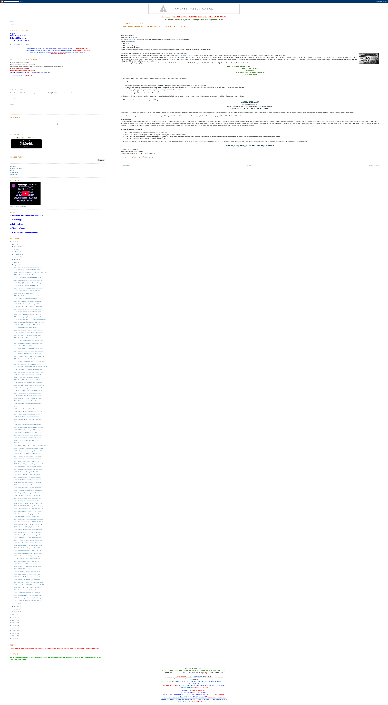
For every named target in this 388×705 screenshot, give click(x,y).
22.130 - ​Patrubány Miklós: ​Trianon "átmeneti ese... (28, 587)
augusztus (17, 257)
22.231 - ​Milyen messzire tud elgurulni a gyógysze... (28, 312)
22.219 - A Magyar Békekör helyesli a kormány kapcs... (29, 340)
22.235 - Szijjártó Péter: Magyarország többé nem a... (28, 301)
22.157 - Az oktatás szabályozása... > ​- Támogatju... (27, 511)
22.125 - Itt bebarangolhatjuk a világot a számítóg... (28, 598)
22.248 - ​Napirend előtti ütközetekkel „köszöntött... (28, 267)
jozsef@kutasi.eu (130, 41)
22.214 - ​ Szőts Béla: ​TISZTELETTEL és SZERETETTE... (29, 356)
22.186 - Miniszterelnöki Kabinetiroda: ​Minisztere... (28, 438)
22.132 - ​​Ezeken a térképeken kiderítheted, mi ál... (27, 579)
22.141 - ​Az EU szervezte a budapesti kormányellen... (28, 556)
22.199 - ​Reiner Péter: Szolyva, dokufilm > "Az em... (28, 398)
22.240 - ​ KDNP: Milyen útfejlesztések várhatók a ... (28, 288)
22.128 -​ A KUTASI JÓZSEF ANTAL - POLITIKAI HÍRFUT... (30, 585)
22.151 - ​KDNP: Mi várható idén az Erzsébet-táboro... (28, 529)
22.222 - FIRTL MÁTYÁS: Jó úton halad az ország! (28, 335)
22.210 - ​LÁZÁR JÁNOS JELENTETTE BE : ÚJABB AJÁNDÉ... (31, 367)
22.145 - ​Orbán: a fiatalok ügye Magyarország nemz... (28, 545)
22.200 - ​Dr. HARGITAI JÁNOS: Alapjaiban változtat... (28, 396)
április (16, 604)
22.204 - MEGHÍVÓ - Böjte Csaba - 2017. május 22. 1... (29, 385)
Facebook (186, 691)
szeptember (17, 254)
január (16, 612)
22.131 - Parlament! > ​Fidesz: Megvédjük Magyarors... (28, 582)
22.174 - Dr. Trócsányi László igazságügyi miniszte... (28, 466)
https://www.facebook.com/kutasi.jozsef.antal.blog (202, 685)
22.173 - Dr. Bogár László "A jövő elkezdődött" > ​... (28, 472)
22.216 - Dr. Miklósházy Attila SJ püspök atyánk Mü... (28, 351)
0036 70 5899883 (189, 674)
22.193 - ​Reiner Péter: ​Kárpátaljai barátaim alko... (27, 417)
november (17, 249)
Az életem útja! (16, 76)
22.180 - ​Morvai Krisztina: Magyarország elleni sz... (28, 453)
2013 (13, 623)
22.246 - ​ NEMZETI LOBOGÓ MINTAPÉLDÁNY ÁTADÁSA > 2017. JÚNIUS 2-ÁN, (153, 26)
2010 (13, 630)
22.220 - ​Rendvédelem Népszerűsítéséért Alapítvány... (28, 338)
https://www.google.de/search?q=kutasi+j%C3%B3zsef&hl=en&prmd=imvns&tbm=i (49, 50)
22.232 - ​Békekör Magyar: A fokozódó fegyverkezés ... (28, 309)
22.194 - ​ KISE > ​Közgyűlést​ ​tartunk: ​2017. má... (27, 414)
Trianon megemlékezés (196, 141)
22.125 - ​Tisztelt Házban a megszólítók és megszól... (28, 600)
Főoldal (249, 165)
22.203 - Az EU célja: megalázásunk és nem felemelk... (28, 388)
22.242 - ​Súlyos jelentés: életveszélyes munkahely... (28, 283)
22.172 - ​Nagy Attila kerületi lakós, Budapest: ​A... (27, 474)
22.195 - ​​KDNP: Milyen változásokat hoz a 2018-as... (28, 411)
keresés (190, 687)
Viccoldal (13, 24)
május (15, 265)
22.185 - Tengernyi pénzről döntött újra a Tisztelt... (27, 440)
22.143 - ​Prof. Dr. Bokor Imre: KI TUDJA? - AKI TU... (28, 550)
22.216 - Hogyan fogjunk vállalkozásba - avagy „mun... (29, 348)
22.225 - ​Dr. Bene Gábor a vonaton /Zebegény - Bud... (28, 327)
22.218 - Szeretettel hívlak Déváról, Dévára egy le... (28, 343)
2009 (13, 633)
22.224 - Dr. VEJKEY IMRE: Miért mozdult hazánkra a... (29, 330)
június (16, 262)
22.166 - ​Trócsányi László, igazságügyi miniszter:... (28, 490)
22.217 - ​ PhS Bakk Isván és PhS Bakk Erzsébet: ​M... (28, 346)
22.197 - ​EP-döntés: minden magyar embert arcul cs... (28, 403)
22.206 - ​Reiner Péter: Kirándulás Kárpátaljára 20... (27, 380)
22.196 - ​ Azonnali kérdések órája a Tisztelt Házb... (27, 409)
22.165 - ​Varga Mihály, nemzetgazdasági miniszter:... (28, 493)
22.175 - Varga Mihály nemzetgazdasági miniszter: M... (29, 464)
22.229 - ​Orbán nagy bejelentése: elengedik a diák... (28, 317)
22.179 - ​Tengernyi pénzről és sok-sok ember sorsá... (28, 456)
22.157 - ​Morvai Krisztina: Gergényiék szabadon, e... (28, 514)
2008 (13, 636)
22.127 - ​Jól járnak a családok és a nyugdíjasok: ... (27, 592)
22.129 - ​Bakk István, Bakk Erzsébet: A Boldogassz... (28, 590)
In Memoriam (14, 172)
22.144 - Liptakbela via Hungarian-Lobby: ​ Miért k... (28, 548)
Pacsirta (12, 170)
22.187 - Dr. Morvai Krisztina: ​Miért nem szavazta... (28, 435)
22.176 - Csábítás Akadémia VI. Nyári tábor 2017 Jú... (28, 461)
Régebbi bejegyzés (374, 165)
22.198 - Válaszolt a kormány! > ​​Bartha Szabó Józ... (28, 401)
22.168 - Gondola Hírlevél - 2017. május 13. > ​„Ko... (28, 485)
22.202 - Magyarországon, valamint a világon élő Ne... (28, 390)
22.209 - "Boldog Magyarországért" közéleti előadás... (28, 369)
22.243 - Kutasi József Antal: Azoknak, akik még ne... (28, 280)
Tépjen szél (13, 174)
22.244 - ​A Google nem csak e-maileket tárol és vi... (28, 277)
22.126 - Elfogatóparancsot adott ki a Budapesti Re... (28, 595)
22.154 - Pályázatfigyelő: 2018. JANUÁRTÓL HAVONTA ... (30, 522)
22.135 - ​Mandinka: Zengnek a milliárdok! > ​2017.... (28, 571)
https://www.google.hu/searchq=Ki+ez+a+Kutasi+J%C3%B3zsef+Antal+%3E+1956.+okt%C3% (57, 52)
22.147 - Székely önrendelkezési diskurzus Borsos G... (28, 537)
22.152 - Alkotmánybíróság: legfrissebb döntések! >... (28, 527)
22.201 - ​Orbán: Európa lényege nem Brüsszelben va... (28, 393)
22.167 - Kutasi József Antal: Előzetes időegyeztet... (28, 487)
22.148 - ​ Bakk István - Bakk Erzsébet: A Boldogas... (28, 540)
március (16, 606)
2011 (13, 628)
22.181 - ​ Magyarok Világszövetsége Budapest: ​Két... (28, 451)
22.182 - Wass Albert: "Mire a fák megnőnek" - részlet (28, 448)
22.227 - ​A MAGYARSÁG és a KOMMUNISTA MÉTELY (29, 322)
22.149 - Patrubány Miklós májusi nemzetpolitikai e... (28, 535)
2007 (13, 638)
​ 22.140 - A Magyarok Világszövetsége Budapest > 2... (28, 558)
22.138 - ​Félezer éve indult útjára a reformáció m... (27, 564)
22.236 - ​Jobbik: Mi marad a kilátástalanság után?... (28, 298)
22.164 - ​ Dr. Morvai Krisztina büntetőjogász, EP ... (27, 495)
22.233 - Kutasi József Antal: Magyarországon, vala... (28, 306)
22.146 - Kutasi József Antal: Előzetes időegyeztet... (28, 543)
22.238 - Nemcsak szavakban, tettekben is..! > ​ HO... (28, 293)
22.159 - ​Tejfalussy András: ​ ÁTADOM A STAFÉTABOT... (29, 508)
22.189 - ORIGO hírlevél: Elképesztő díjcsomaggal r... (28, 430)
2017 (13, 244)
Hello (15, 406)
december (17, 246)
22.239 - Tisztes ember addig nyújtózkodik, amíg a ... (28, 291)
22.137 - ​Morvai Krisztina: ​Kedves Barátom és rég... (28, 566)
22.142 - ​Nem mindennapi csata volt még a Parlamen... (28, 553)
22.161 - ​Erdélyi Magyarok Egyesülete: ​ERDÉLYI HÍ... (28, 503)
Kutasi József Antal (194, 8)
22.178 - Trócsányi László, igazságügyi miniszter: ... (28, 459)
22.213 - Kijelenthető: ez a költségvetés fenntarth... (27, 359)
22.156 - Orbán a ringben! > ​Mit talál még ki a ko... (27, 516)
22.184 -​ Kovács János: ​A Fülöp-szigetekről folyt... (27, 443)
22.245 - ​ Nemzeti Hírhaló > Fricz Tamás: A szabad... (28, 275)
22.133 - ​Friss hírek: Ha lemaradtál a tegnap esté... (27, 577)
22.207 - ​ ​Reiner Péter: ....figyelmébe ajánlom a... (27, 377)
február (16, 609)
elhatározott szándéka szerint (184, 55)
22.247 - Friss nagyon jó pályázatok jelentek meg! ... (28, 270)
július (15, 259)
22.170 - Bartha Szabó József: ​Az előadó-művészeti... (28, 480)
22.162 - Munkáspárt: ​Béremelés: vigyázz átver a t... (28, 501)
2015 (13, 617)
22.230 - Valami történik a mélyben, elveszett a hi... (28, 314)
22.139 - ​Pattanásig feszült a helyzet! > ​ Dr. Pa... (26, 561)
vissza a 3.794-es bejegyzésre (18, 206)
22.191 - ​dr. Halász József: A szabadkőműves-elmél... (28, 424)
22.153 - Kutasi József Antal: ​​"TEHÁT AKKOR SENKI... (29, 524)
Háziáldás (13, 166)
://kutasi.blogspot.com (196, 689)
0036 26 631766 (188, 672)
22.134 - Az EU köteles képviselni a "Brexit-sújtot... (28, 574)
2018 (13, 241)
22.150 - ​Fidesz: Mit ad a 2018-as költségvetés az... (27, 532)
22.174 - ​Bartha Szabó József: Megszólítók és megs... (28, 469)
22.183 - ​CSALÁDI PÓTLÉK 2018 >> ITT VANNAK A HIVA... (30, 445)
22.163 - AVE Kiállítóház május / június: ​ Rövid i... (27, 498)
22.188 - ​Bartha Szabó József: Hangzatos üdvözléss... (28, 432)
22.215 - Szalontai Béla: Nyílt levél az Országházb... (28, 354)
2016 (13, 615)
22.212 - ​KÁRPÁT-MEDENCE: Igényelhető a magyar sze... (29, 361)
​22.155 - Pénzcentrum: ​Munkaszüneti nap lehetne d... (28, 519)
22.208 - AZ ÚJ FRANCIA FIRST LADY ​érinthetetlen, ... (29, 372)
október (16, 252)
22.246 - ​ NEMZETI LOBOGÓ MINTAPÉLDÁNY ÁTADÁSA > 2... (31, 272)
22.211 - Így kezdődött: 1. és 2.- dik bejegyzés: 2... (27, 364)
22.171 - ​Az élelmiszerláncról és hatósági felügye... (27, 477)
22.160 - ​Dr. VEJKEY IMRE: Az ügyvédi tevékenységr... (29, 506)
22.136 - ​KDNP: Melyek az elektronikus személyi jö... (28, 569)
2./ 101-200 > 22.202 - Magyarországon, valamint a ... (28, 375)
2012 (13, 625)
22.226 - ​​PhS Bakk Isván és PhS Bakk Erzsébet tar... (28, 325)
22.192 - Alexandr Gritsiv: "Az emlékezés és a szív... (28, 419)
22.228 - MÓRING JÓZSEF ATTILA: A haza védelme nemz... (30, 319)
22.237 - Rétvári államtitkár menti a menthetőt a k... (28, 296)
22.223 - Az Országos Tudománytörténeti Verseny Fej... (29, 333)
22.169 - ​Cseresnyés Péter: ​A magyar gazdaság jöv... (28, 482)
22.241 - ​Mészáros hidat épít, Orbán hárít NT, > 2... (27, 285)
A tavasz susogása (16, 168)
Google (183, 687)
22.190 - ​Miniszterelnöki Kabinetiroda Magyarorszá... (28, 427)
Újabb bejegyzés (125, 165)
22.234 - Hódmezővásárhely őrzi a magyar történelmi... (28, 304)
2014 (13, 620)
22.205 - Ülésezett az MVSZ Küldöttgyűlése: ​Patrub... (28, 382)
